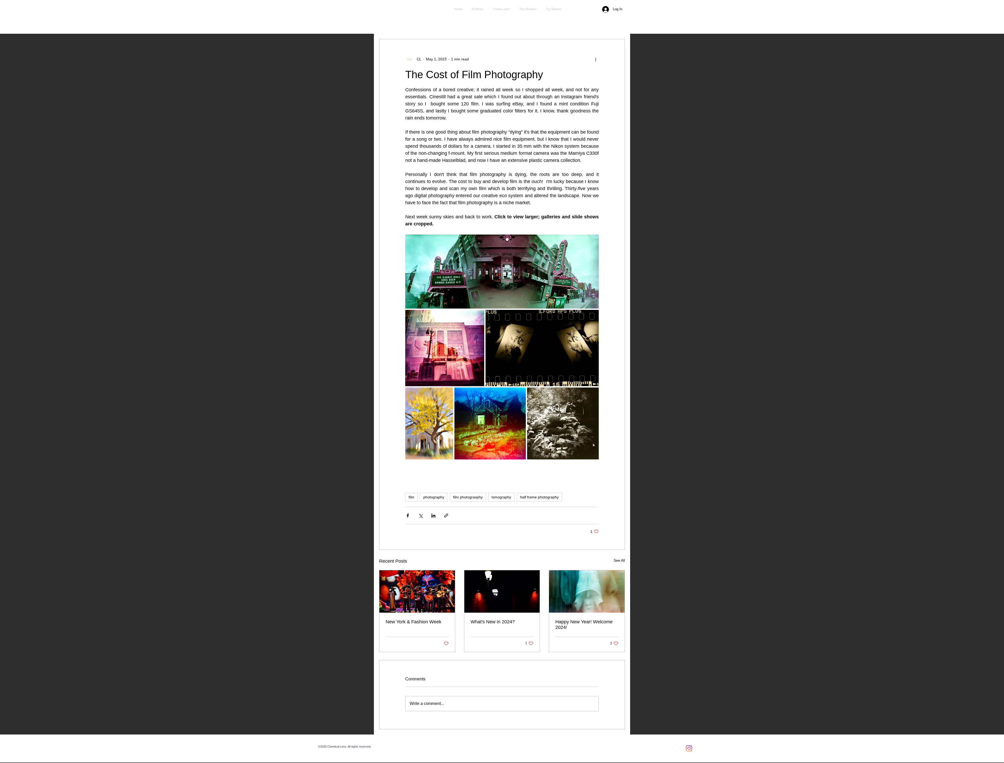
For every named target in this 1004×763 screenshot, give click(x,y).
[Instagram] (689, 748)
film (411, 497)
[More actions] (595, 59)
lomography (501, 497)
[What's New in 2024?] (502, 591)
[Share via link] (446, 515)
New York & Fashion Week (413, 621)
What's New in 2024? (493, 621)
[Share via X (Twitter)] (420, 515)
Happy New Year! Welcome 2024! (584, 624)
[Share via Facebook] (407, 515)
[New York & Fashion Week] (417, 591)
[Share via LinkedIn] (433, 515)
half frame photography (539, 497)
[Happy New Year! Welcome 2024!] (587, 591)
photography (433, 497)
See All (619, 560)
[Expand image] (502, 272)
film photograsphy (468, 497)
